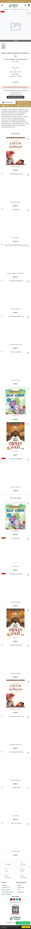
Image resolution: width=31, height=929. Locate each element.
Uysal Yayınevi (23, 59)
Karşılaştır (24, 90)
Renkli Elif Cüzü (15, 415)
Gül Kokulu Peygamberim (16, 487)
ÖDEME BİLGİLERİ (23, 102)
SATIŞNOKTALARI (23, 863)
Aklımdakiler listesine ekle (15, 94)
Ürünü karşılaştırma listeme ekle (12, 90)
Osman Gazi (15, 451)
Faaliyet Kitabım (15, 237)
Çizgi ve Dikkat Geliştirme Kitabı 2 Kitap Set (15, 273)
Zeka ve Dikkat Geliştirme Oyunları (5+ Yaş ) (20, 9)
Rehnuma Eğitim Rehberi (16, 202)
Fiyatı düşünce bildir (15, 92)
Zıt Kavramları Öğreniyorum (15, 308)
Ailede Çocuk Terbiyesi (15, 166)
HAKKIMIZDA (8, 864)
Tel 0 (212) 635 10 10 (15, 902)
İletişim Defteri (15, 566)
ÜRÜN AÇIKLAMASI (7, 102)
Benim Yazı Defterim (15, 380)
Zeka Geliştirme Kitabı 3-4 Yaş (15, 344)
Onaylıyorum (26, 926)
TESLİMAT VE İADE (7, 106)
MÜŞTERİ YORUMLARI (23, 106)
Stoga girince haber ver (15, 97)
